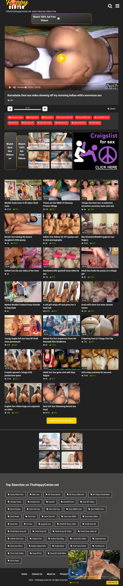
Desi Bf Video (88, 502)
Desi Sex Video (16, 117)
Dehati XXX (35, 502)
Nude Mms (59, 546)
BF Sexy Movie (54, 494)
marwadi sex (100, 538)
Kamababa (48, 117)
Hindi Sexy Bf (40, 531)
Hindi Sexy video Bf (88, 531)
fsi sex (29, 524)
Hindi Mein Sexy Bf (18, 531)
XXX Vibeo (96, 123)
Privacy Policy (66, 574)
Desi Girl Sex (34, 509)
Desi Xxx (14, 524)
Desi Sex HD (28, 123)
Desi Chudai (15, 509)
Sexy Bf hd (36, 553)
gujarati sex (46, 524)
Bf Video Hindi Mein (101, 494)
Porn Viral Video (17, 553)
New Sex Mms (16, 546)
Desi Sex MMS (70, 516)
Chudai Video (15, 502)
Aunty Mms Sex (16, 494)
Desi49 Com (68, 502)
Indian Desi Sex (79, 123)
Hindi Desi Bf (62, 123)
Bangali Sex (33, 117)
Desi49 (52, 502)
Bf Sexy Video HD (65, 117)
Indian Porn (37, 538)
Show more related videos (62, 420)
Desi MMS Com (84, 117)
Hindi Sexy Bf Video (63, 531)
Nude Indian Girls (38, 546)
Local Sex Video (79, 538)
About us (51, 574)
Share (113, 108)
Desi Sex (14, 123)
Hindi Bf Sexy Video (68, 524)
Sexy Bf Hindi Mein (58, 553)
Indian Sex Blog (57, 538)
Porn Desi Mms (79, 546)
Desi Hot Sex (54, 509)
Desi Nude (14, 516)
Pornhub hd (99, 546)
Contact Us (37, 574)
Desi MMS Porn (102, 117)
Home (24, 574)
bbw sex (35, 494)
